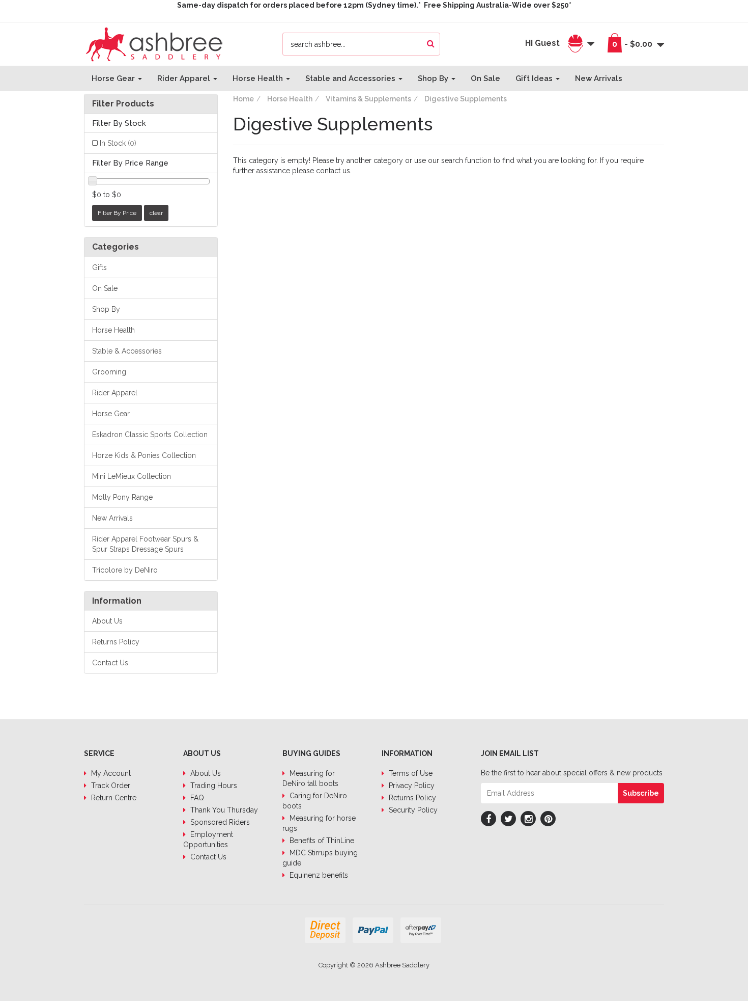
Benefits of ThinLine (320, 840)
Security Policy (412, 810)
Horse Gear (114, 78)
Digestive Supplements (465, 99)
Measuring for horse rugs (319, 823)
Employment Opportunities (208, 839)
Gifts (99, 267)
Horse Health (259, 78)
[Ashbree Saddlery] (154, 43)
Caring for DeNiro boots (314, 801)
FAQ (196, 798)
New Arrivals (598, 78)
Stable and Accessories (351, 78)
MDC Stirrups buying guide (320, 858)
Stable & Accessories (127, 351)
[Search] (430, 44)
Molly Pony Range (122, 497)
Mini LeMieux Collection (131, 476)
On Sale (485, 78)
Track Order (109, 785)
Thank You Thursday (223, 810)
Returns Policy (115, 642)
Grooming (109, 372)
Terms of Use (410, 773)
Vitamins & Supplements (368, 99)
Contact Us (110, 663)
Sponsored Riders (219, 822)
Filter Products (123, 104)
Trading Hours (212, 785)
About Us (107, 621)
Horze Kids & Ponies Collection (144, 455)
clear (156, 213)
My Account (110, 773)
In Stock (118, 143)
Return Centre (112, 798)
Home (243, 99)
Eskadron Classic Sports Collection (150, 434)
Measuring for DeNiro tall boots (310, 778)
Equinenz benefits (317, 875)
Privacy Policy (411, 785)
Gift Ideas (535, 78)
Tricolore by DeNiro (125, 570)
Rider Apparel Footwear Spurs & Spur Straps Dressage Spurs (145, 544)
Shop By (434, 78)
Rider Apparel (184, 78)
